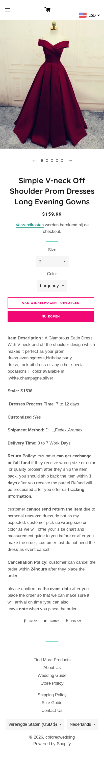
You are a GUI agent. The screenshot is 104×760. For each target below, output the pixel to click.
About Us (52, 667)
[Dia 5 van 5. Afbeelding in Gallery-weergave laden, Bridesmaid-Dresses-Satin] (62, 160)
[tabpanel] (52, 84)
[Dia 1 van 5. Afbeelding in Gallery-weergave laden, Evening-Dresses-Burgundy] (41, 160)
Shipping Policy (52, 694)
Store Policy (52, 683)
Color (52, 273)
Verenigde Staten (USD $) (32, 724)
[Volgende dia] (70, 160)
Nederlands (80, 724)
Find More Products (52, 659)
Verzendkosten (30, 225)
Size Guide (52, 702)
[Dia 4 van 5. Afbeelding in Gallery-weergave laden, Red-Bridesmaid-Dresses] (57, 160)
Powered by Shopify (52, 743)
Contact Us (52, 710)
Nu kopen (51, 316)
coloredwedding (60, 737)
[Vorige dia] (33, 160)
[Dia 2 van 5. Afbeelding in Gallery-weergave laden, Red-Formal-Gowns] (46, 160)
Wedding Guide (52, 675)
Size (52, 249)
